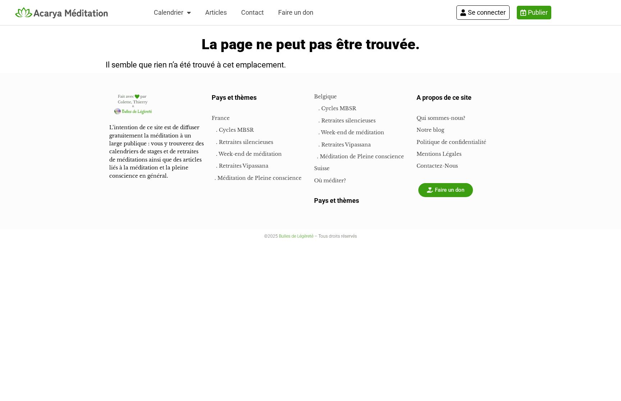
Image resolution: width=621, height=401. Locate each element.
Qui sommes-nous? (441, 118)
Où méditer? (330, 180)
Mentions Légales (439, 154)
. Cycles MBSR (233, 130)
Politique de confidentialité (451, 142)
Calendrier (168, 12)
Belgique (325, 96)
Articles (216, 12)
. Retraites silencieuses (242, 142)
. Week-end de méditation (247, 154)
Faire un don (295, 12)
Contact (252, 12)
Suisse (322, 168)
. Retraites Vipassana (240, 166)
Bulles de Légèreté (296, 236)
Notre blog (430, 130)
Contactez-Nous (437, 166)
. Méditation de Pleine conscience (257, 178)
